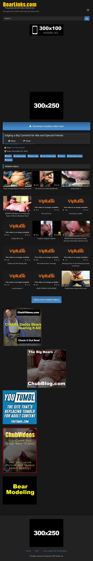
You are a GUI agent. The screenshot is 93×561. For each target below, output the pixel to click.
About (12, 141)
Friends (62, 156)
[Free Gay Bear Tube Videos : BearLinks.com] (46, 6)
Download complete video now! (48, 126)
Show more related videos (46, 299)
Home (28, 551)
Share (28, 141)
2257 (37, 551)
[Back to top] (85, 554)
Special (9, 160)
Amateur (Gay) (20, 156)
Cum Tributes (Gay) (48, 156)
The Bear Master (18, 148)
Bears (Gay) (34, 156)
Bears (9, 156)
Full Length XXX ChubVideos (55, 551)
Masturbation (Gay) (75, 156)
